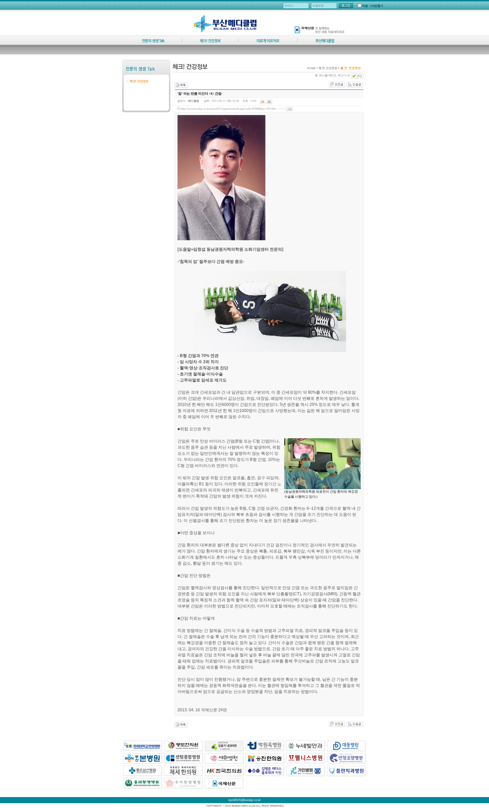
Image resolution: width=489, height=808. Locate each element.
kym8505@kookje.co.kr (244, 800)
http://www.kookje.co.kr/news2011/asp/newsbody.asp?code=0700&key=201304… (229, 108)
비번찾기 (377, 6)
